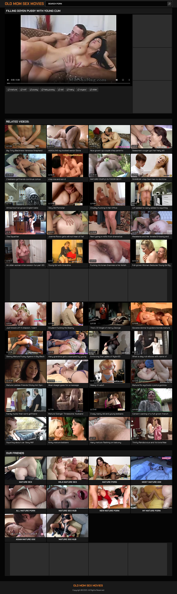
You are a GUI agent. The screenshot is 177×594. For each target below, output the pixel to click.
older (94, 89)
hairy (71, 89)
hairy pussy (49, 89)
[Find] (169, 4)
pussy (35, 89)
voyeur (83, 89)
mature (13, 89)
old (62, 89)
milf (24, 89)
